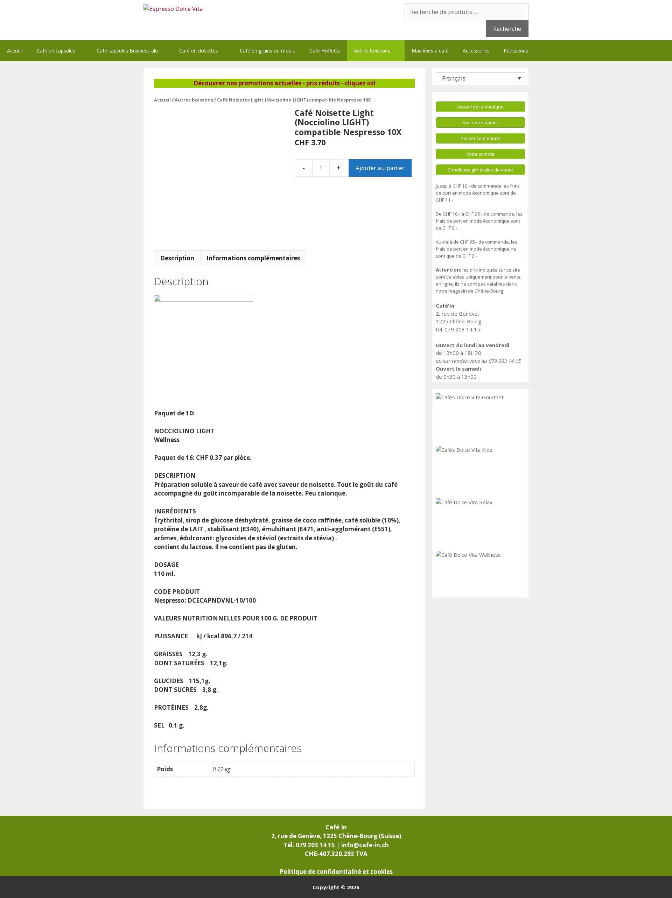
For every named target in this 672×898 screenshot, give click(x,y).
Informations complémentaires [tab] (253, 258)
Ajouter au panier (380, 168)
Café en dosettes (198, 50)
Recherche (507, 28)
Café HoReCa (324, 50)
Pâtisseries (516, 50)
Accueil (15, 50)
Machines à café (430, 50)
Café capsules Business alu (127, 50)
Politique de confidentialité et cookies (336, 872)
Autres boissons (372, 50)
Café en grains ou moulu (267, 50)
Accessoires (476, 50)
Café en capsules (56, 50)
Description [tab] (177, 258)
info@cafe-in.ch (365, 845)
